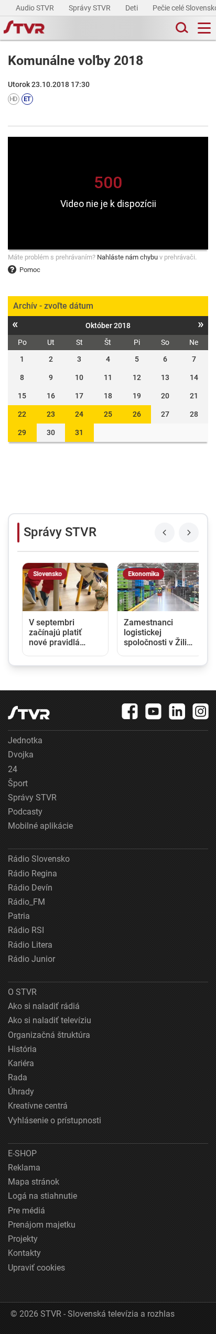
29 (22, 432)
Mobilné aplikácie (40, 826)
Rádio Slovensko (39, 859)
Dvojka (21, 755)
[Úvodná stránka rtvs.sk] (24, 28)
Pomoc (29, 270)
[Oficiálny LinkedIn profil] (177, 711)
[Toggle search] (180, 28)
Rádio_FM (26, 902)
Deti (132, 8)
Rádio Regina (32, 874)
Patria (19, 916)
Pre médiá (26, 1211)
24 (79, 414)
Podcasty (25, 812)
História (22, 1049)
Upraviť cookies (36, 1268)
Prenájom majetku (41, 1225)
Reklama (24, 1168)
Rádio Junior (31, 959)
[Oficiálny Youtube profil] (153, 711)
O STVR (22, 992)
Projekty (23, 1239)
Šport (18, 783)
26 (137, 414)
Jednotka (25, 740)
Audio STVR (36, 8)
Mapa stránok (33, 1182)
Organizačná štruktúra (49, 1035)
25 (108, 414)
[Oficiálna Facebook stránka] (130, 711)
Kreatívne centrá (38, 1106)
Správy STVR (90, 8)
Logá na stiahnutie (42, 1196)
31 (79, 432)
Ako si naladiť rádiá (44, 1006)
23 (51, 414)
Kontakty (24, 1253)
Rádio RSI (26, 930)
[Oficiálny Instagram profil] (200, 711)
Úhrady (21, 1092)
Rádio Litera (30, 945)
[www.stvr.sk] (29, 713)
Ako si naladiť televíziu (49, 1020)
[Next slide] (189, 533)
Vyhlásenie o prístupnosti (54, 1120)
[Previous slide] (165, 533)
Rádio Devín (30, 888)
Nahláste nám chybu (127, 257)
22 (22, 414)
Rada (17, 1077)
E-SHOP (22, 1153)
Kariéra (21, 1063)
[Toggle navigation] (204, 28)
